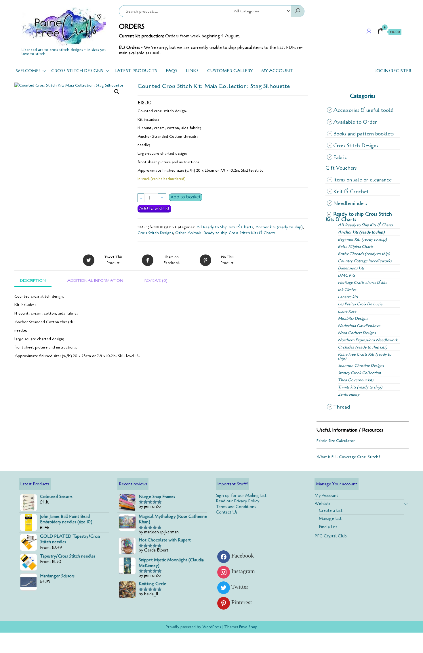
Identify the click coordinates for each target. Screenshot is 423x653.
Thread (341, 406)
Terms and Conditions (236, 507)
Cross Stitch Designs (77, 71)
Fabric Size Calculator (336, 440)
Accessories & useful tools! (363, 110)
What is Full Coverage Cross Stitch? (348, 456)
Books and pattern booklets (363, 133)
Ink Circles (347, 289)
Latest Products (136, 71)
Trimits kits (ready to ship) (360, 387)
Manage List (330, 518)
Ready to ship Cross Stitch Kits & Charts (239, 232)
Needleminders (350, 203)
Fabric (340, 157)
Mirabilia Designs (353, 318)
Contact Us (226, 512)
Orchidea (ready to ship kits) (362, 347)
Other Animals (188, 232)
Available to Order (355, 121)
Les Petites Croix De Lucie (360, 304)
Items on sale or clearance (362, 179)
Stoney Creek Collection (359, 373)
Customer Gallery (230, 71)
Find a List (328, 527)
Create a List (330, 510)
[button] (117, 92)
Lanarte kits (348, 297)
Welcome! (28, 71)
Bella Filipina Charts (355, 246)
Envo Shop (248, 626)
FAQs (171, 71)
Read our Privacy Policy (237, 501)
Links (192, 71)
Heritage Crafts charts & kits (362, 282)
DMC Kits (346, 275)
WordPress (211, 626)
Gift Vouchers (341, 167)
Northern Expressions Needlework (368, 340)
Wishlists (322, 503)
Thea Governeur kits (356, 380)
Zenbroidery (348, 394)
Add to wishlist (154, 208)
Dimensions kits (351, 268)
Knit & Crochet (351, 191)
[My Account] (369, 31)
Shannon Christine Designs (361, 365)
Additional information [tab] (95, 280)
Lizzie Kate (347, 311)
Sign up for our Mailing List (241, 495)
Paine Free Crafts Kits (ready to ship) (364, 356)
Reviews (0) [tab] (155, 280)
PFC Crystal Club (331, 536)
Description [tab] (33, 280)
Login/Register (392, 71)
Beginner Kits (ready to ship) (362, 239)
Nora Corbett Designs (357, 333)
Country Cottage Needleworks (365, 261)
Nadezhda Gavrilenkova (359, 325)
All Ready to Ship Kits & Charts (224, 227)
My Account (277, 71)
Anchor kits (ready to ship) (279, 227)
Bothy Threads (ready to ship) (364, 253)
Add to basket (186, 197)
